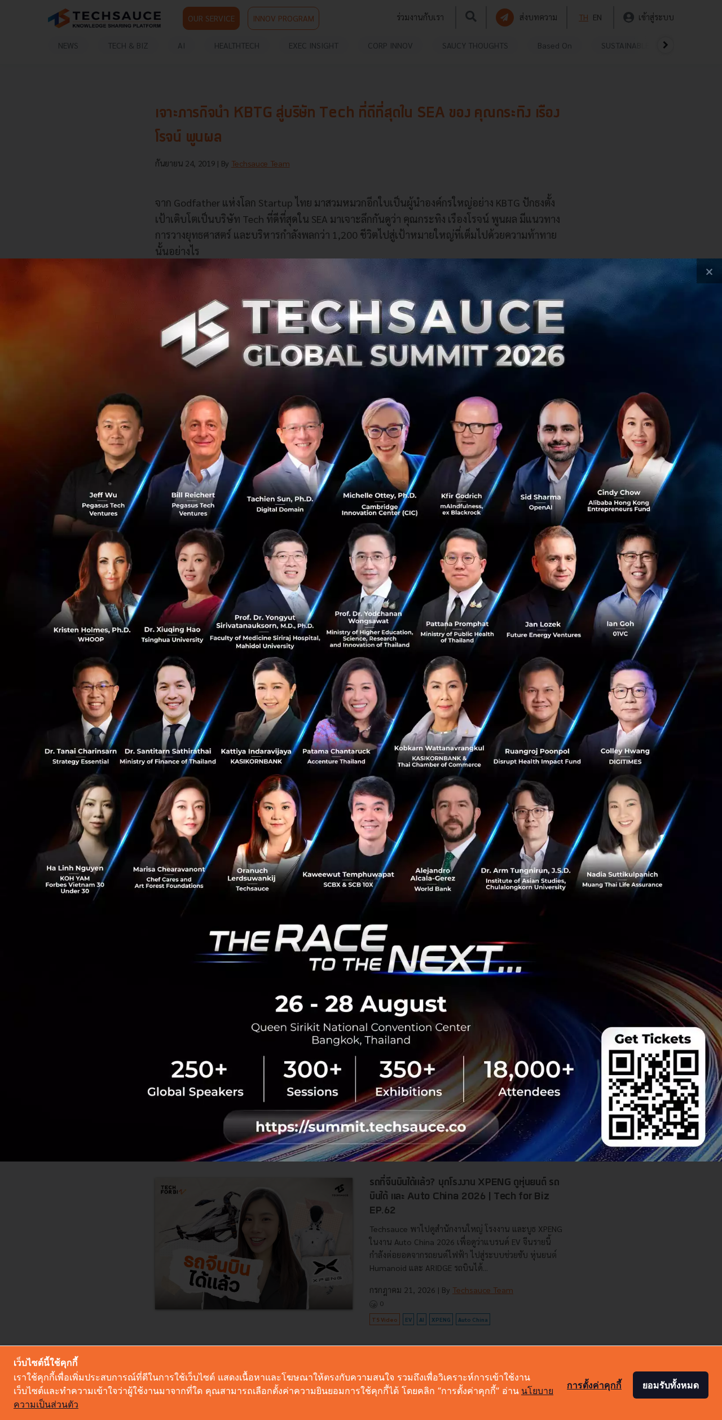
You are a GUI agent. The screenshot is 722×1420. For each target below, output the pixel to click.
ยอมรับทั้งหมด (670, 1385)
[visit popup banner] (361, 710)
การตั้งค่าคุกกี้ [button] (594, 1385)
